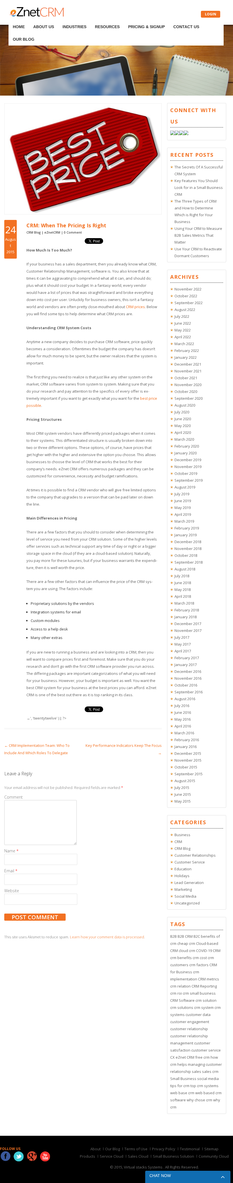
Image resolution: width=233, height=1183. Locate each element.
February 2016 (186, 739)
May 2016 (182, 719)
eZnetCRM (52, 232)
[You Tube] (186, 133)
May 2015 (182, 801)
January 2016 (185, 746)
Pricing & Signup (124, 19)
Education (183, 868)
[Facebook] (172, 133)
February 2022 (186, 350)
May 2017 (182, 644)
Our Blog (185, 19)
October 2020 (185, 391)
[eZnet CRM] (36, 15)
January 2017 (185, 664)
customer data (198, 1014)
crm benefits (181, 957)
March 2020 (184, 439)
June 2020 (182, 418)
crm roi (176, 993)
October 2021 (185, 377)
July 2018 (181, 575)
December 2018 (187, 541)
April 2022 (182, 336)
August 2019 (184, 487)
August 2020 (184, 405)
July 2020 (181, 412)
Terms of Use (135, 1148)
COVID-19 (204, 950)
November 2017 (187, 630)
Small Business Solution (173, 1156)
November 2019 (187, 466)
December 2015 (187, 753)
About (95, 1148)
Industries (64, 19)
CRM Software (182, 1000)
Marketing (183, 889)
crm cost (200, 957)
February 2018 (186, 610)
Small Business (183, 1078)
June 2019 (182, 500)
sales (196, 1071)
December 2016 (187, 671)
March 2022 (184, 343)
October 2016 (185, 685)
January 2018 (185, 616)
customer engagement (189, 1021)
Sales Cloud (138, 1156)
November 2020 (187, 384)
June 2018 (182, 582)
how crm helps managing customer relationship (196, 1064)
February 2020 (186, 446)
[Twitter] (177, 133)
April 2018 (182, 596)
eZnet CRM (185, 1057)
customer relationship (189, 1028)
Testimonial (190, 1148)
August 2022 (184, 309)
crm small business (199, 993)
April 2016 (182, 726)
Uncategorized (187, 903)
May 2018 (182, 589)
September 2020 (188, 398)
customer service (206, 1050)
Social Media (185, 896)
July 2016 (181, 705)
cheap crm (186, 943)
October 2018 (185, 555)
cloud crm (187, 950)
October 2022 (185, 295)
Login (210, 14)
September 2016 (188, 691)
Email (10, 870)
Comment (13, 797)
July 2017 (181, 637)
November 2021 (187, 371)
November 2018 (187, 548)
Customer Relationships (195, 855)
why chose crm (199, 1099)
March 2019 (184, 521)
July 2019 (181, 493)
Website (11, 890)
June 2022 (182, 323)
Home (19, 19)
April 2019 (182, 514)
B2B (173, 936)
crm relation (180, 986)
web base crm (182, 1092)
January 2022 (185, 357)
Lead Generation (189, 882)
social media (208, 1078)
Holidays (182, 875)
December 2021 (187, 364)
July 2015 (181, 787)
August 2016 (184, 698)
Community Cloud (214, 1156)
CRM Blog (33, 232)
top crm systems (204, 1085)
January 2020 (185, 453)
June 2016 (182, 712)
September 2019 (188, 480)
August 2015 (184, 780)
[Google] (181, 133)
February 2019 (186, 528)
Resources (90, 19)
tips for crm (180, 1085)
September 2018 (188, 562)
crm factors (199, 964)
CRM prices (135, 306)
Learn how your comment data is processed (107, 936)
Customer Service (189, 862)
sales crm (210, 1071)
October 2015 (185, 767)
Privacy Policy (163, 1148)
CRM (178, 841)
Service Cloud (111, 1156)
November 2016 (187, 678)
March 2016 (184, 732)
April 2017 (182, 651)
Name (11, 851)
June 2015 (182, 794)
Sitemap (211, 1148)
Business (182, 834)
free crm (202, 1057)
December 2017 (187, 623)
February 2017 (186, 657)
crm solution (206, 1000)
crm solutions (181, 1007)
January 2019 (185, 534)
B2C (197, 936)
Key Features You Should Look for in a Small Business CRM (198, 187)
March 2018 (184, 603)
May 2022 (182, 330)
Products (87, 1156)
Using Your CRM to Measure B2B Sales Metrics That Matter (198, 235)
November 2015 (187, 760)
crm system (204, 1007)
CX (172, 1057)
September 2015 (188, 773)
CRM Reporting (204, 986)
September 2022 (188, 302)
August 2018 (184, 569)
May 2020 (182, 425)
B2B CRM (185, 936)
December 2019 (187, 459)
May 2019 (182, 507)
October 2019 (185, 473)
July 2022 (181, 316)
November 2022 (187, 289)
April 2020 (182, 432)
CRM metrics (208, 979)
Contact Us (158, 19)
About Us (38, 19)
